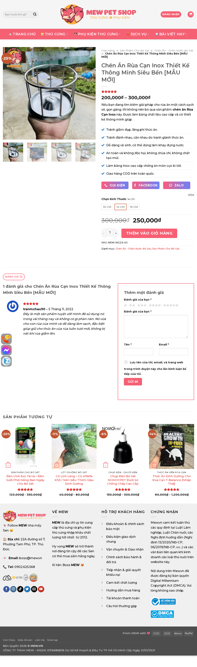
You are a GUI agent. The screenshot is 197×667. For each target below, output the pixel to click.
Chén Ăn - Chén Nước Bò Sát (173, 50)
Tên (128, 344)
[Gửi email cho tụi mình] (34, 589)
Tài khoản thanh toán (122, 598)
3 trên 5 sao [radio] (141, 305)
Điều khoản (25, 640)
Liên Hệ (39, 640)
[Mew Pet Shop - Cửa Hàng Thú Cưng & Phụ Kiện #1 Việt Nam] (98, 14)
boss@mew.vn (30, 558)
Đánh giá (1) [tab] (14, 276)
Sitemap (52, 640)
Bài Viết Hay (172, 34)
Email (164, 344)
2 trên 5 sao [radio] (131, 305)
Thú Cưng (55, 34)
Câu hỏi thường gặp (121, 606)
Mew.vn (156, 522)
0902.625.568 (24, 567)
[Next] (88, 93)
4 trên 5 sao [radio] (154, 305)
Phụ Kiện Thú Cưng (98, 34)
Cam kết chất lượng (121, 582)
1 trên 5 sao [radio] (125, 305)
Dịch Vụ (139, 34)
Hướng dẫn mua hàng (123, 590)
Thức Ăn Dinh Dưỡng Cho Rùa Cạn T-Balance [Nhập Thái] (171, 479)
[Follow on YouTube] (41, 589)
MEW (135, 633)
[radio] (107, 207)
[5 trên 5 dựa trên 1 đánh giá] (147, 91)
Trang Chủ (24, 34)
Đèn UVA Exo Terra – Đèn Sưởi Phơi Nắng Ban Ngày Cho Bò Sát (25, 479)
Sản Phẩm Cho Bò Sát (134, 50)
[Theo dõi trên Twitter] (27, 589)
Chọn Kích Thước (113, 199)
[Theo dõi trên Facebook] (6, 589)
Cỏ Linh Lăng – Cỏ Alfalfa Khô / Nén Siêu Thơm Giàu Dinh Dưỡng (74, 479)
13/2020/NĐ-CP (170, 542)
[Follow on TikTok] (20, 589)
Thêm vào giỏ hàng (149, 233)
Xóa (191, 194)
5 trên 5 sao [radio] (170, 305)
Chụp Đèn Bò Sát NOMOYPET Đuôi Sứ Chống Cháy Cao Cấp (123, 479)
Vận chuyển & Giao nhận (125, 549)
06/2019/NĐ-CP (163, 547)
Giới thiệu (9, 640)
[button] (191, 14)
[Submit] (35, 14)
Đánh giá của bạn (137, 299)
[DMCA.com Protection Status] (162, 614)
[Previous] (9, 93)
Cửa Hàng (108, 50)
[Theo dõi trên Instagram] (13, 589)
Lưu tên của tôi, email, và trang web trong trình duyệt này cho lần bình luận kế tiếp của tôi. (155, 368)
